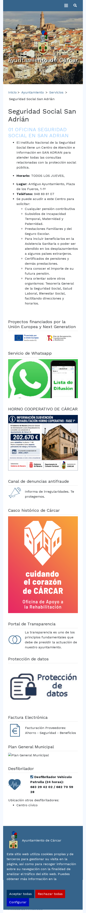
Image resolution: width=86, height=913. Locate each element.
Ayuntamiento (32, 92)
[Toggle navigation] (66, 5)
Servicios (56, 92)
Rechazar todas (50, 894)
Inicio (12, 92)
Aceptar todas (20, 894)
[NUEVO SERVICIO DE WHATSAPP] (43, 379)
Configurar (18, 902)
